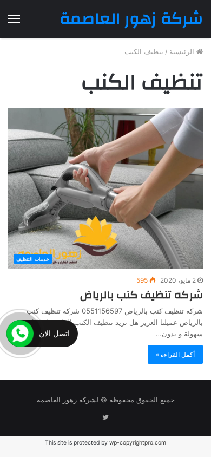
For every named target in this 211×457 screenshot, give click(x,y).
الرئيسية (182, 51)
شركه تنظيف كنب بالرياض (141, 295)
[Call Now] (20, 333)
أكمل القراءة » (175, 354)
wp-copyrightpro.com (137, 442)
